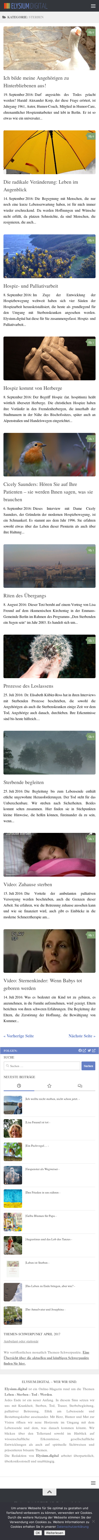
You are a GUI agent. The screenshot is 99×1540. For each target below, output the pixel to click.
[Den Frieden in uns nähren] (13, 1198)
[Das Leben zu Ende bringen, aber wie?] (13, 1292)
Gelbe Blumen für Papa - (41, 1216)
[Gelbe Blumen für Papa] (13, 1222)
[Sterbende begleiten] (49, 752)
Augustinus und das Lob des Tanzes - (49, 1239)
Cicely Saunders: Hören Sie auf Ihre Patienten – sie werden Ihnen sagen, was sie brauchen (48, 492)
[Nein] (93, 1521)
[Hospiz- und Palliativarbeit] (49, 256)
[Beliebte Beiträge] (49, 1086)
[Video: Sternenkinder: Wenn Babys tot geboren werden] (49, 951)
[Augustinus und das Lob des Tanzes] (13, 1245)
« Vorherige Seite (18, 1036)
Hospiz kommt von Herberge (32, 387)
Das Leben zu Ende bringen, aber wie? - (50, 1286)
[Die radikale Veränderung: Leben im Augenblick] (49, 152)
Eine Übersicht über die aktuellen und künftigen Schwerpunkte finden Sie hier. (46, 1358)
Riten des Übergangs (24, 595)
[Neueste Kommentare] (80, 1086)
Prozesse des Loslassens (28, 685)
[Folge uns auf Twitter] (91, 1050)
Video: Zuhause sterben (27, 884)
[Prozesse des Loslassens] (49, 656)
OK (38, 1533)
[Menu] (93, 6)
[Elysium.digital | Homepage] (33, 6)
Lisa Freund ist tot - (38, 1122)
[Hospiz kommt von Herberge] (49, 358)
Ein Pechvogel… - (37, 1145)
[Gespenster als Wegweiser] (13, 1175)
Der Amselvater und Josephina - (45, 1309)
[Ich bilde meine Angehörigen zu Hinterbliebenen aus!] (49, 48)
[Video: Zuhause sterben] (49, 854)
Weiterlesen (54, 1533)
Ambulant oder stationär (21, 1341)
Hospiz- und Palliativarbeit (30, 285)
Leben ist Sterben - (37, 1262)
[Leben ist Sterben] (13, 1269)
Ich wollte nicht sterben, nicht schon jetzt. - (53, 1099)
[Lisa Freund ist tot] (13, 1128)
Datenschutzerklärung (73, 1526)
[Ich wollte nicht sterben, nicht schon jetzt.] (13, 1105)
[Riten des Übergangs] (49, 566)
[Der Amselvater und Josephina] (13, 1315)
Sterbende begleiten (23, 782)
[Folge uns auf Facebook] (82, 1050)
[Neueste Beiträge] (19, 1086)
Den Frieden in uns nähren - (43, 1192)
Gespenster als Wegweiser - (42, 1169)
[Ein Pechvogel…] (13, 1152)
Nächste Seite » (82, 1036)
